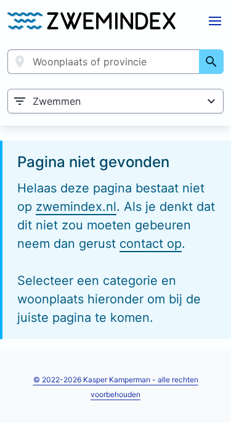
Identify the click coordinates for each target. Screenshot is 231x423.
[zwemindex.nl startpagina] (91, 21)
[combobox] (103, 61)
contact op (151, 243)
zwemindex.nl (76, 206)
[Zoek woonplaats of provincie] (211, 61)
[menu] (215, 21)
